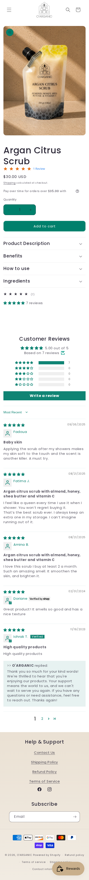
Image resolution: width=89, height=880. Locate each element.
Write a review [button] (44, 395)
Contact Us (44, 752)
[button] (9, 10)
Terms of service (33, 862)
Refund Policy (44, 771)
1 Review (39, 169)
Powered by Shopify (47, 855)
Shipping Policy (44, 762)
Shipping (9, 183)
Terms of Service (44, 781)
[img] (14, 425)
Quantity (9, 199)
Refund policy (74, 855)
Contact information (46, 869)
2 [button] (42, 718)
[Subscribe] (75, 816)
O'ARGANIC (25, 855)
